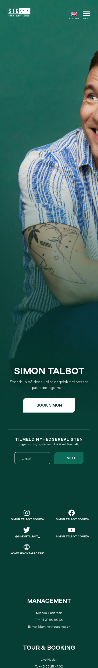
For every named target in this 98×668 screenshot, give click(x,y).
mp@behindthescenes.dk (51, 626)
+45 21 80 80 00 (50, 619)
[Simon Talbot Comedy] (19, 12)
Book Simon (49, 405)
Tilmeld (69, 458)
